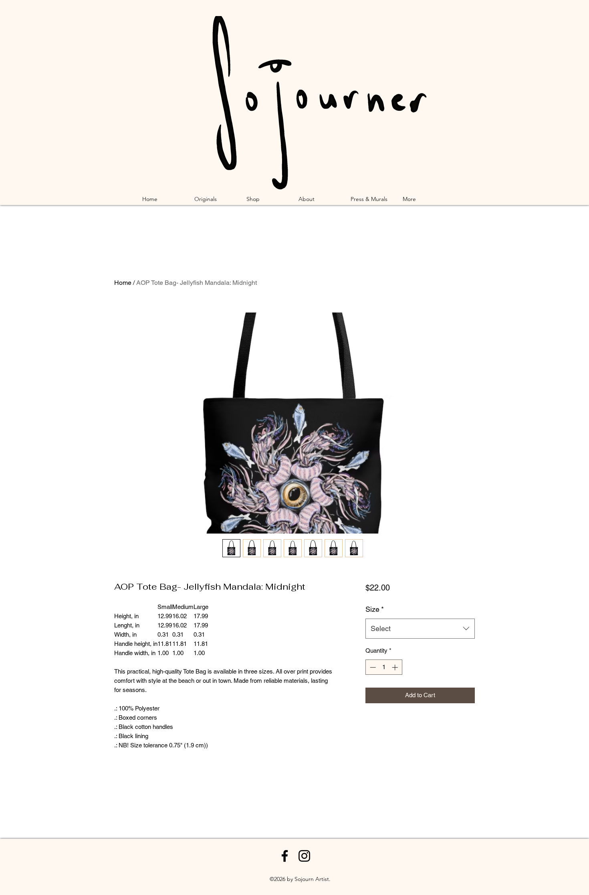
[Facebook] (284, 856)
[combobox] (420, 629)
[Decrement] (372, 667)
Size (374, 609)
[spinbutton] (383, 667)
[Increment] (395, 667)
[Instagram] (304, 856)
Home (122, 282)
